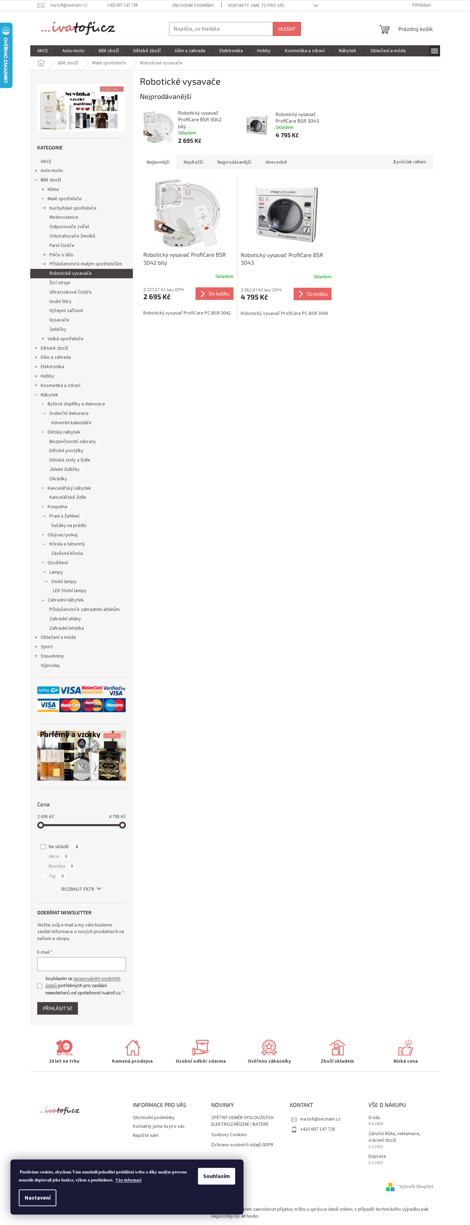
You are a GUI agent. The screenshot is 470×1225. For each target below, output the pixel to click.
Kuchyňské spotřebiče (72, 208)
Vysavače (59, 320)
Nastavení (37, 1198)
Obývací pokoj (63, 535)
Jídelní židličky (64, 469)
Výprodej (50, 665)
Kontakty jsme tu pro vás (256, 5)
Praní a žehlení (64, 516)
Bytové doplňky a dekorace (76, 404)
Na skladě (63, 846)
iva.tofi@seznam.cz (320, 1119)
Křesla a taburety (67, 544)
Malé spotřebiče (65, 198)
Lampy (56, 572)
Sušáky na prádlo (69, 525)
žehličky (57, 329)
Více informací (128, 1180)
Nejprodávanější (234, 162)
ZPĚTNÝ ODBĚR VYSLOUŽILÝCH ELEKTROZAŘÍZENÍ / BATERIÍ (242, 1121)
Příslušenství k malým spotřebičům (85, 264)
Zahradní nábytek (66, 600)
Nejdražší (193, 162)
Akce (58, 856)
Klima (53, 189)
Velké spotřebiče (65, 338)
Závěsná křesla (67, 553)
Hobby (47, 376)
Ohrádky (58, 478)
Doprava (377, 1156)
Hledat (286, 29)
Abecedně (276, 162)
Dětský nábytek (64, 432)
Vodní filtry (60, 301)
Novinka (61, 866)
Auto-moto (52, 170)
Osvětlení (58, 562)
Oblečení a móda (58, 637)
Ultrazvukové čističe (70, 292)
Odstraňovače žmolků (72, 236)
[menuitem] (42, 50)
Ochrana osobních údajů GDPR (242, 1145)
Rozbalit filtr (78, 889)
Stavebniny (52, 656)
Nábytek (49, 394)
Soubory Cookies (229, 1135)
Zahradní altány (65, 618)
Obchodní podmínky (193, 5)
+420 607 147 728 (317, 1129)
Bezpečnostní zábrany (72, 441)
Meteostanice (63, 217)
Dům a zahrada (56, 357)
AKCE (46, 161)
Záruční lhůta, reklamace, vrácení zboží (394, 1137)
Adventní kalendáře (71, 422)
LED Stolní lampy (70, 590)
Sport (47, 646)
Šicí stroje (59, 282)
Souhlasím (216, 1176)
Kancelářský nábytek (69, 488)
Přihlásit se (57, 1008)
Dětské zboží (54, 348)
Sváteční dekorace (69, 413)
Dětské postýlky (66, 450)
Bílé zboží (51, 180)
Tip (56, 876)
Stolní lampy (64, 581)
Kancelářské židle (67, 497)
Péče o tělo (61, 254)
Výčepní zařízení (66, 310)
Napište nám (146, 1135)
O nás (374, 1118)
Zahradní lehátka (66, 628)
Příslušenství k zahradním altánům (84, 609)
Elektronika (52, 366)
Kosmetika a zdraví (60, 385)
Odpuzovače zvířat (69, 226)
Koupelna (57, 506)
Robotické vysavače (70, 273)
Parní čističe (61, 245)
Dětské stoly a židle (69, 460)
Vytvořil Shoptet (416, 1186)
